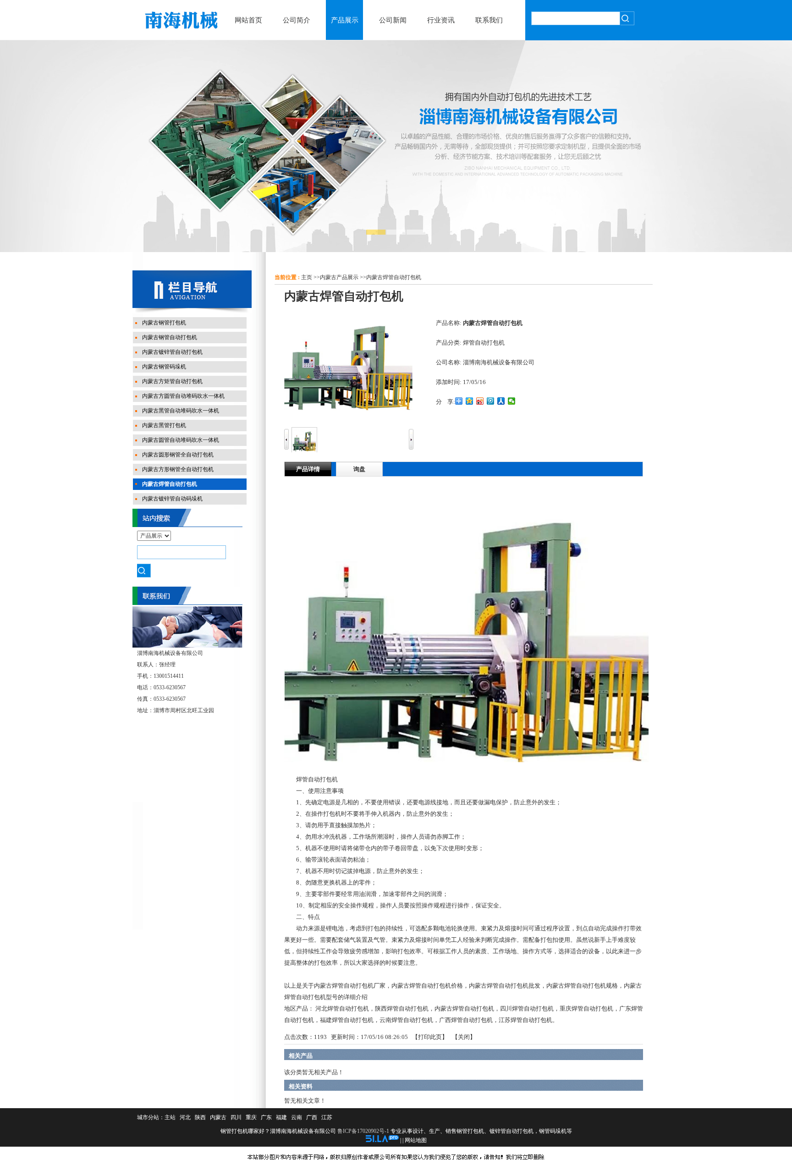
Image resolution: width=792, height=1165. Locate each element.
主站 (170, 1117)
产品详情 (308, 469)
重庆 (251, 1117)
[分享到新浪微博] (480, 401)
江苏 (326, 1117)
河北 (185, 1117)
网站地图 (416, 1140)
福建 (281, 1117)
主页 (306, 277)
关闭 (464, 1036)
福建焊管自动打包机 (347, 1020)
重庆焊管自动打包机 (586, 1008)
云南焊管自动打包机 (406, 1020)
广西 (311, 1117)
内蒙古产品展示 (339, 277)
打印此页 (430, 1036)
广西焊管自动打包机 (466, 1020)
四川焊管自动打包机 (527, 1008)
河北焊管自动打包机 (342, 1008)
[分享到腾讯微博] (491, 401)
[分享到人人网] (501, 401)
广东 (266, 1117)
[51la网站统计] (382, 1140)
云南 (296, 1117)
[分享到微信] (512, 401)
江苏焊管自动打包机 (525, 1020)
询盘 (359, 469)
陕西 (200, 1117)
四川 (236, 1117)
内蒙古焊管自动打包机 (393, 277)
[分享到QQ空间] (469, 401)
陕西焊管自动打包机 (402, 1008)
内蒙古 (218, 1117)
